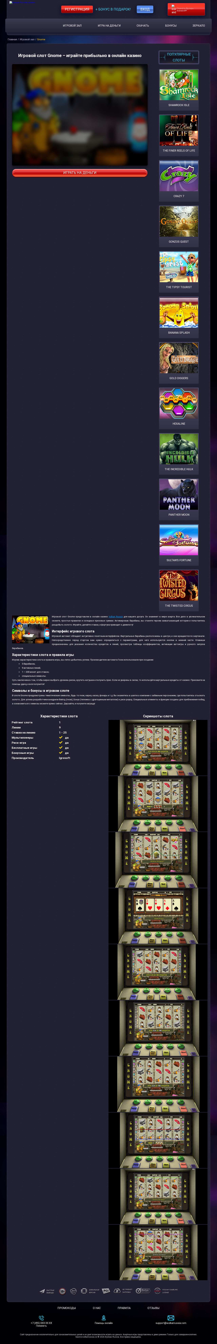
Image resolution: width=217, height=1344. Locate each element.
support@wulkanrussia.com (171, 1323)
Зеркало (199, 25)
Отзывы (153, 1308)
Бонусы (171, 25)
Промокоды (66, 1308)
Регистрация (77, 9)
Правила (124, 1308)
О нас (97, 1308)
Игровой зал (72, 25)
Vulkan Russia (116, 616)
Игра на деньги (109, 25)
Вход (145, 9)
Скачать (143, 25)
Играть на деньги (79, 173)
